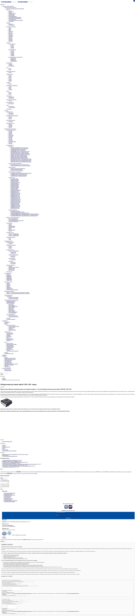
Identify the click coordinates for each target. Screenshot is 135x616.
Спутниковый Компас (111, 471)
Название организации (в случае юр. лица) (10, 601)
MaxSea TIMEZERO (36, 471)
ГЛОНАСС (76, 471)
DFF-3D (1, 471)
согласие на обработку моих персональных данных (22, 593)
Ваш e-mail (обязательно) (7, 582)
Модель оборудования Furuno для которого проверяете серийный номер (15, 585)
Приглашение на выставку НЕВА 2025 (10, 463)
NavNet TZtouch (44, 471)
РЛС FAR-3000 (5, 449)
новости (9, 473)
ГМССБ (79, 471)
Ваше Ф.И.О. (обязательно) (7, 600)
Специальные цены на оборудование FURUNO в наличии (13, 462)
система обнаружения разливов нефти (9, 450)
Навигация (2, 4)
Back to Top (2, 541)
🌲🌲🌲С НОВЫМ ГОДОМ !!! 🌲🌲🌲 (10, 461)
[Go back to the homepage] (16, 2)
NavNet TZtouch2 (49, 471)
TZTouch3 (64, 471)
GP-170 (22, 471)
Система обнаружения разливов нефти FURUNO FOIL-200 (13, 465)
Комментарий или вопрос (7, 590)
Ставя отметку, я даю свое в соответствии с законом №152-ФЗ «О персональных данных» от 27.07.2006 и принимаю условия (41, 593)
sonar (57, 471)
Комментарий (4, 608)
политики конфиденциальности (73, 593)
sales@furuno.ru (10, 525)
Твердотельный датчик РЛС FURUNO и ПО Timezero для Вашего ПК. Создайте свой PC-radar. (20, 464)
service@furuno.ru (12, 526)
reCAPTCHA (4, 591)
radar (56, 471)
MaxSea (32, 471)
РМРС (105, 471)
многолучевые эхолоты (3, 473)
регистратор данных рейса (21, 473)
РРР (107, 471)
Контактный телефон (6, 583)
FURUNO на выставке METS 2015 (11, 456)
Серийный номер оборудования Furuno (9, 584)
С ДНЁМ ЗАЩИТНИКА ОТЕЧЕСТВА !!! (10, 460)
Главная (4, 536)
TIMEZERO (60, 471)
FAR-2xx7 (4, 445)
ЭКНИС (119, 471)
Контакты (4, 537)
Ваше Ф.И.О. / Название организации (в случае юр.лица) (12, 581)
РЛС (3, 448)
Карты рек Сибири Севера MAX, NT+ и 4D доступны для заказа (16, 454)
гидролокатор (129, 471)
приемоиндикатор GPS (15, 473)
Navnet (40, 471)
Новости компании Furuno (7, 441)
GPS (23, 471)
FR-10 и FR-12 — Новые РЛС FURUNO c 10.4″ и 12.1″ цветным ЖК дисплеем (17, 466)
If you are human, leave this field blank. (9, 595)
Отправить (4, 594)
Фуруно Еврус (116, 471)
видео (126, 471)
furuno (4, 446)
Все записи (7, 455)
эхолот (36, 473)
